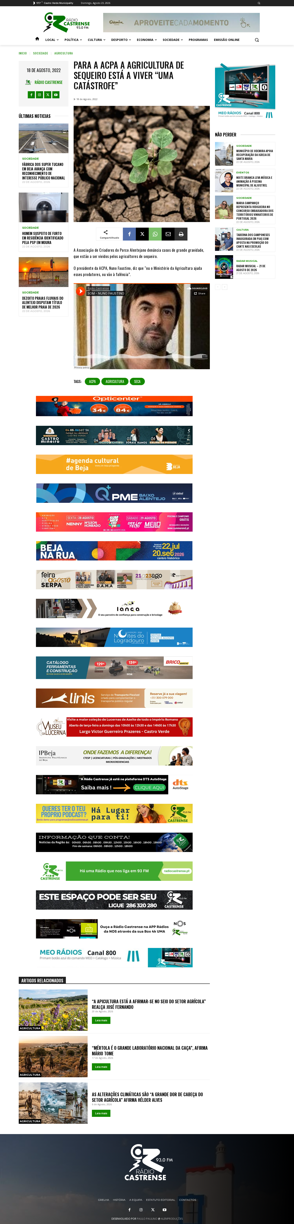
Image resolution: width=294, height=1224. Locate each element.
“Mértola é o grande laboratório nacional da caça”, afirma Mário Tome (150, 1051)
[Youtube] (55, 94)
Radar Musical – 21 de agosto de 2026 (250, 268)
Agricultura (63, 53)
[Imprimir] (181, 234)
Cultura (242, 230)
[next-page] (224, 287)
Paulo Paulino (147, 1219)
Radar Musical (247, 261)
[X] (47, 94)
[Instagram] (39, 94)
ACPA (92, 381)
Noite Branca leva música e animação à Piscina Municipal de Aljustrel (254, 181)
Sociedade (40, 53)
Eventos (242, 172)
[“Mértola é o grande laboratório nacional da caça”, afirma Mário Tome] (53, 1056)
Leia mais (101, 1020)
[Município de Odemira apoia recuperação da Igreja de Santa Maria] (224, 153)
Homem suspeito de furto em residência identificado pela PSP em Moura (42, 238)
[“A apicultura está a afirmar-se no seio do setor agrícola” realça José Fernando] (53, 1010)
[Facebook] (31, 94)
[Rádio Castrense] (66, 22)
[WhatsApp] (155, 234)
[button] (259, 3)
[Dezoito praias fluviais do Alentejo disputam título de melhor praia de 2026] (43, 272)
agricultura (115, 381)
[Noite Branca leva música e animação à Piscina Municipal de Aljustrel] (224, 180)
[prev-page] (217, 287)
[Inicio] (37, 40)
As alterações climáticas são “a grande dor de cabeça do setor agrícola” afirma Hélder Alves (147, 1097)
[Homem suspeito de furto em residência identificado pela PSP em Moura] (43, 207)
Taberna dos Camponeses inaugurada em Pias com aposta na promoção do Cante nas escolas (253, 240)
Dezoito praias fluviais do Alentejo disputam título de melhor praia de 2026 (42, 303)
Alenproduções (172, 1219)
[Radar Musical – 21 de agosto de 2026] (224, 267)
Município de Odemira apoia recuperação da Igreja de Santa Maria (254, 154)
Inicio (23, 53)
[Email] (168, 234)
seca (137, 381)
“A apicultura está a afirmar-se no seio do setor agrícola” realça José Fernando (149, 1004)
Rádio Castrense (49, 82)
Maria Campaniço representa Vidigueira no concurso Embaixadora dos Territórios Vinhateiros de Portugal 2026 (254, 211)
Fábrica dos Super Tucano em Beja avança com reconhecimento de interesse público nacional (43, 171)
